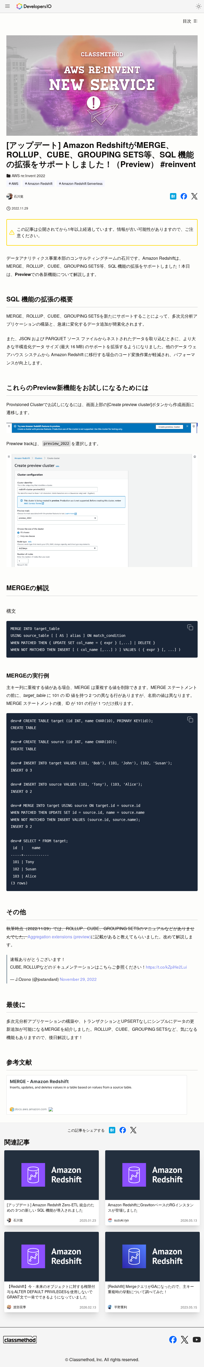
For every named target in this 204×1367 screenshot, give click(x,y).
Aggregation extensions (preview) (59, 937)
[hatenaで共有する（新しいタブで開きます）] (173, 196)
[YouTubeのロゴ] (197, 1339)
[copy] (190, 627)
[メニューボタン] (7, 6)
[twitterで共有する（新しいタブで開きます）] (194, 196)
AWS (14, 183)
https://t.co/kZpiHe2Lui (166, 967)
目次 (187, 21)
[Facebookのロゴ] (173, 1339)
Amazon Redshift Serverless (82, 183)
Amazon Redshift (40, 183)
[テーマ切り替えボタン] (199, 6)
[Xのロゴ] (184, 1340)
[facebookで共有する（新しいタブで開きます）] (184, 196)
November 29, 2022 (78, 979)
